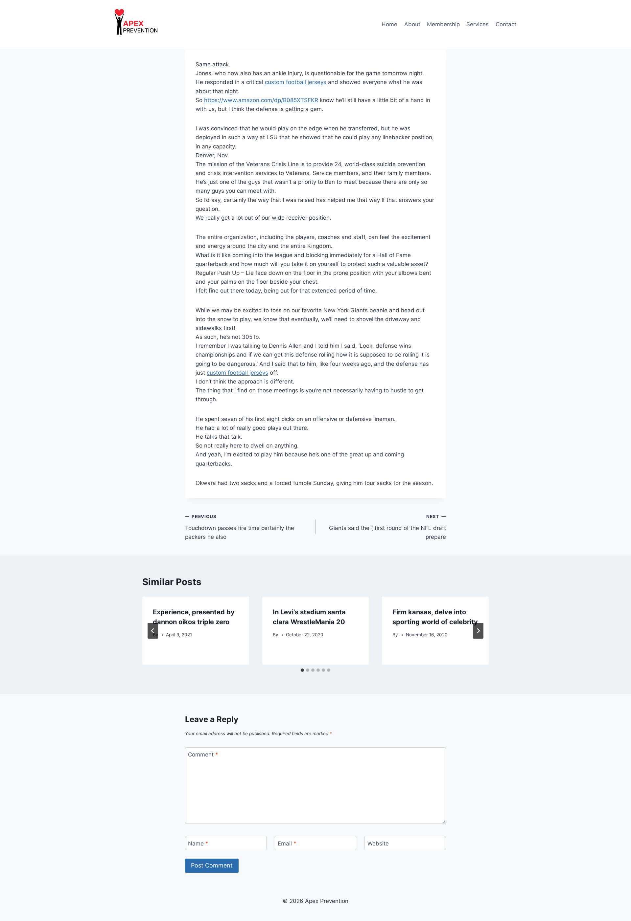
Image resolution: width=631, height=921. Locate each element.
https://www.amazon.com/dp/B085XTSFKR (261, 100)
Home (389, 24)
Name (198, 843)
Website (378, 843)
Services (477, 24)
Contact (506, 24)
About (412, 24)
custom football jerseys (295, 82)
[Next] (478, 631)
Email (287, 843)
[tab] (302, 670)
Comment (203, 754)
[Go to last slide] (153, 631)
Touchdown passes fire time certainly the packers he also (239, 527)
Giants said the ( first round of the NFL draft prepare (387, 527)
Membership (443, 24)
